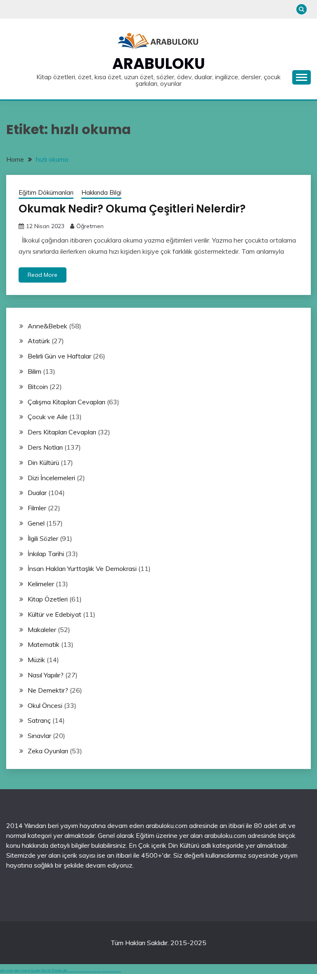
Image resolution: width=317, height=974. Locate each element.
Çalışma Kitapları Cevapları (66, 402)
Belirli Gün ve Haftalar (59, 356)
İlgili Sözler (43, 538)
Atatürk (39, 341)
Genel (36, 523)
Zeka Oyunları (48, 751)
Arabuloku (158, 63)
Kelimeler (41, 584)
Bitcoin (38, 386)
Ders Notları (45, 447)
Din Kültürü (43, 462)
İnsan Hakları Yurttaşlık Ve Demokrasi (82, 568)
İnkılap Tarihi (46, 553)
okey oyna (6, 970)
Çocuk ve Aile (48, 417)
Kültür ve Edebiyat (54, 614)
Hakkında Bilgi (101, 192)
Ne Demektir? (48, 690)
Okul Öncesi (45, 705)
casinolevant (94, 971)
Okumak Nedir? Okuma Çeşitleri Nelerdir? (132, 208)
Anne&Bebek (47, 326)
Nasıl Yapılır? (46, 675)
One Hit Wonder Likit (54, 970)
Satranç (39, 720)
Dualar (37, 492)
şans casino (104, 971)
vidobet (107, 971)
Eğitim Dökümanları (46, 192)
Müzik (36, 660)
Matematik (43, 644)
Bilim (34, 371)
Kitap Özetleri (48, 599)
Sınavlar (39, 735)
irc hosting (34, 970)
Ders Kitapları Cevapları (62, 432)
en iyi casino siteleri (71, 971)
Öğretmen (90, 226)
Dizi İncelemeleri (51, 478)
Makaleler (42, 629)
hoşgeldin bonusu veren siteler (86, 971)
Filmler (37, 508)
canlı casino (78, 971)
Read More (42, 274)
